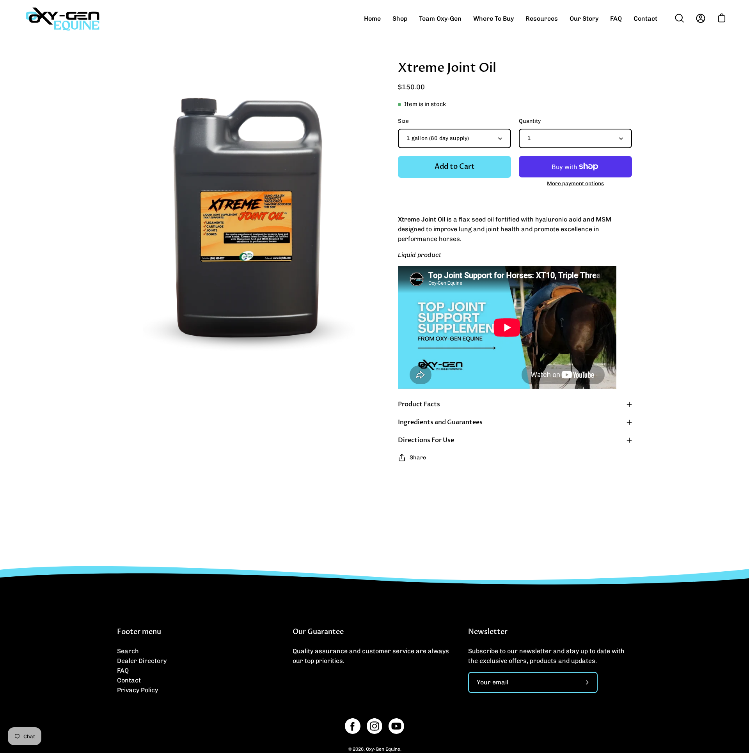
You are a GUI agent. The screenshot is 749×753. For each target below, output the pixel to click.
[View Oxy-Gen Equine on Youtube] (396, 726)
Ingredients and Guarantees (440, 422)
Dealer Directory (142, 660)
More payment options (575, 183)
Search (128, 651)
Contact (129, 680)
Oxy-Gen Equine (383, 749)
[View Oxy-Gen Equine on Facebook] (352, 726)
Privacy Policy (137, 690)
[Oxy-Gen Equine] (62, 18)
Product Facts (419, 404)
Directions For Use (426, 440)
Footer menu (139, 632)
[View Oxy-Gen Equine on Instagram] (374, 726)
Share (418, 457)
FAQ (123, 670)
